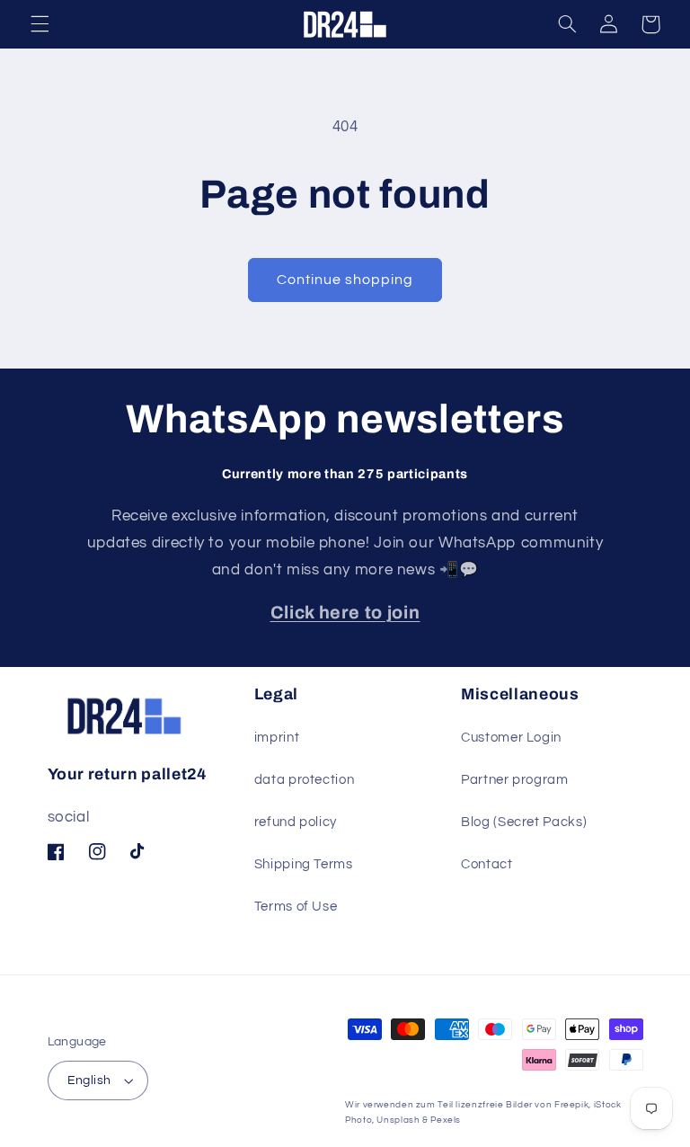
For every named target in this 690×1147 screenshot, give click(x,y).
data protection (304, 780)
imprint (276, 737)
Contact (486, 864)
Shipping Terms (303, 864)
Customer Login (511, 737)
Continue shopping (345, 279)
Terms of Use (296, 906)
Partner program (514, 780)
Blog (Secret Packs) (524, 822)
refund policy (295, 822)
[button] (39, 24)
